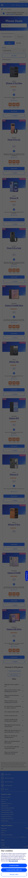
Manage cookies (14, 874)
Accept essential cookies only (14, 870)
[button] (26, 576)
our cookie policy (13, 861)
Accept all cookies (14, 865)
